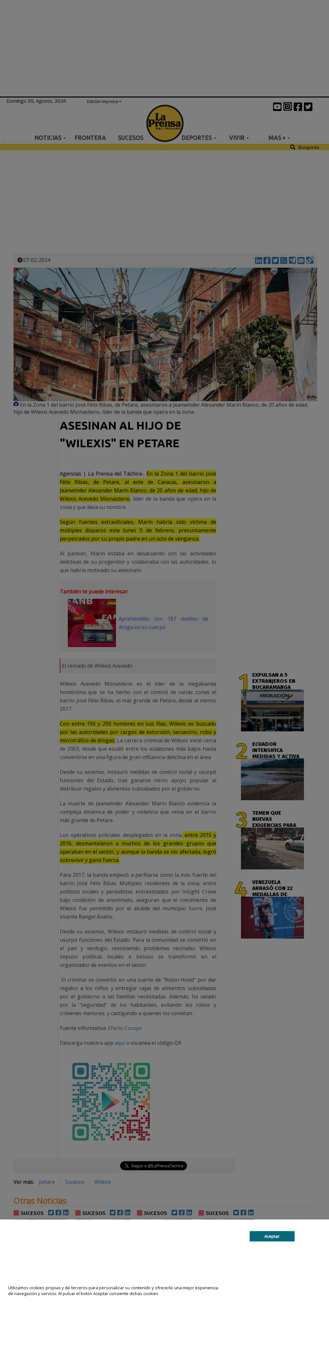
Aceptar (272, 1236)
